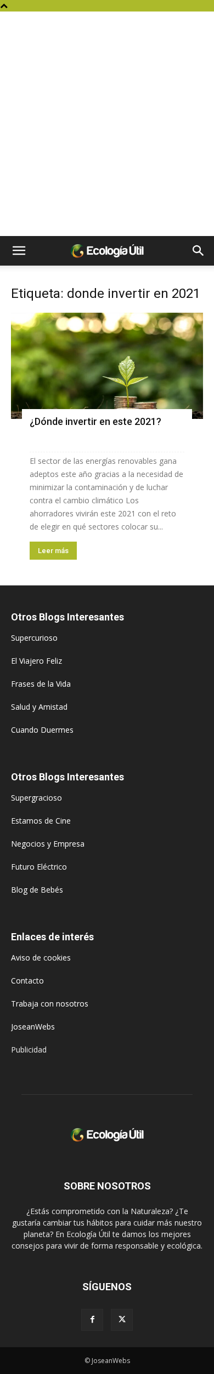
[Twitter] (122, 1320)
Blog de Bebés (37, 889)
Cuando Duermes (42, 730)
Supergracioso (36, 797)
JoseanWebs (33, 1026)
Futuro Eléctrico (39, 866)
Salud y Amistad (39, 707)
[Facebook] (92, 1320)
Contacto (27, 980)
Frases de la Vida (41, 684)
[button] (18, 251)
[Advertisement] (107, 124)
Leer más (53, 551)
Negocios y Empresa (48, 843)
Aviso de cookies (41, 957)
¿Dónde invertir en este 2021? (95, 421)
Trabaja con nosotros (49, 1003)
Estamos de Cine (41, 820)
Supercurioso (34, 638)
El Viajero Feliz (36, 661)
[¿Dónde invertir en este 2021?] (107, 366)
